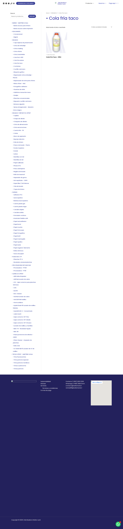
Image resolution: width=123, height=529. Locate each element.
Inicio (47, 13)
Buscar (12, 13)
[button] (118, 524)
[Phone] (11, 3)
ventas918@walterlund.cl (74, 388)
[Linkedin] (3, 3)
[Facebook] (6, 3)
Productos (89, 3)
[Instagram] (8, 3)
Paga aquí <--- (114, 3)
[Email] (13, 3)
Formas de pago (46, 390)
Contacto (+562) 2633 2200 (75, 381)
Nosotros (102, 3)
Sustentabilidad (46, 381)
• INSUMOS (53, 13)
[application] (93, 3)
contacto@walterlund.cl (74, 386)
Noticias (43, 384)
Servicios (43, 386)
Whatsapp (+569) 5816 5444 (75, 384)
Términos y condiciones (50, 388)
